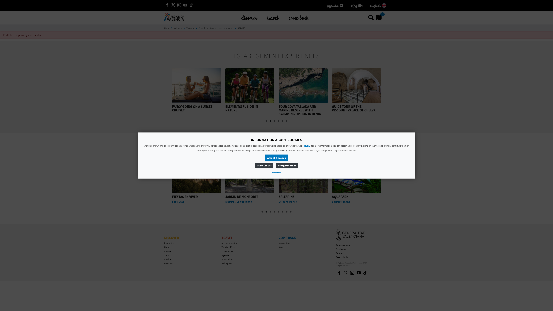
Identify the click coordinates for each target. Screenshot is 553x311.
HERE (307, 145)
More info (276, 172)
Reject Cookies (264, 165)
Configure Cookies (287, 165)
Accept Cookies (276, 158)
